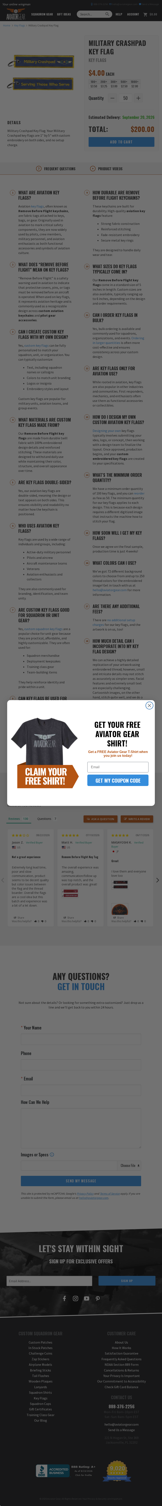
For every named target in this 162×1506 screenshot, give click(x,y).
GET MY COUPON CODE (118, 780)
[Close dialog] (149, 705)
